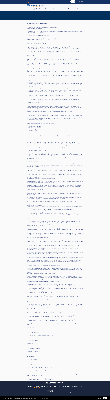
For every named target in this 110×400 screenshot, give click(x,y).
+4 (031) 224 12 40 (48, 386)
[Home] (34, 9)
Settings (99, 398)
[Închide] (108, 398)
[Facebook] (79, 1)
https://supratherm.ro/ (34, 23)
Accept (105, 398)
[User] (77, 1)
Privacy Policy (45, 398)
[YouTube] (82, 1)
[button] (39, 8)
